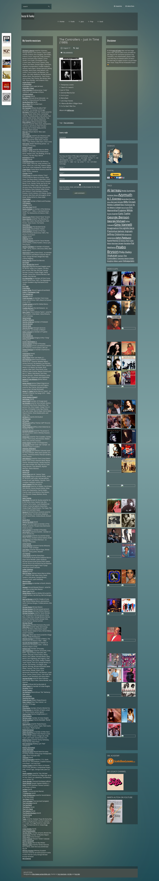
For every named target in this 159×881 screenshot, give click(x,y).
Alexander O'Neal (28, 88)
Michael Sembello (28, 613)
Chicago (25, 173)
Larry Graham (27, 536)
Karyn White (26, 476)
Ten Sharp (25, 799)
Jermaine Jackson (28, 431)
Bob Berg (25, 140)
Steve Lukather (27, 773)
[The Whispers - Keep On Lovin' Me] (114, 737)
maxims (119, 6)
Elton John (25, 266)
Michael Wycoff (27, 623)
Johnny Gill (25, 472)
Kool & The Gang (27, 522)
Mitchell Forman (27, 639)
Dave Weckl (26, 225)
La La (24, 524)
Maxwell (25, 587)
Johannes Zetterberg (29, 449)
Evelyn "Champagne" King (30, 292)
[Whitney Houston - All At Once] (128, 583)
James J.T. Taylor (27, 391)
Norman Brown (117, 243)
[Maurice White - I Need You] (128, 329)
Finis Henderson (27, 294)
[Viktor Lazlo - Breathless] (129, 413)
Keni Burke (25, 500)
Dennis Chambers (28, 247)
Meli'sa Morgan (27, 599)
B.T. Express (114, 198)
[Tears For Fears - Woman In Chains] (114, 370)
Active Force (26, 82)
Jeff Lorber (25, 421)
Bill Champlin (26, 108)
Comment (62, 137)
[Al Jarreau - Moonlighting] (128, 737)
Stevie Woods (26, 783)
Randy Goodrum (27, 720)
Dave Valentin (26, 219)
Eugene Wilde (125, 210)
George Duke (26, 326)
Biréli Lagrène (26, 136)
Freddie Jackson (27, 304)
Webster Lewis (27, 845)
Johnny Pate (26, 474)
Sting (24, 785)
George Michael (116, 221)
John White (25, 470)
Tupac (24, 819)
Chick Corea (26, 175)
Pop (91, 21)
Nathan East (26, 649)
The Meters (26, 807)
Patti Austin (26, 694)
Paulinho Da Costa (28, 698)
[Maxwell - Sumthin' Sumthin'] (114, 314)
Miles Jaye (25, 635)
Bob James (25, 144)
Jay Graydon (26, 403)
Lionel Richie (26, 556)
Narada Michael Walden (30, 643)
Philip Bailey (125, 252)
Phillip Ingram (26, 710)
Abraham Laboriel (28, 51)
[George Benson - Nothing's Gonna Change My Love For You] (114, 615)
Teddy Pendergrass (28, 795)
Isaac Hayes (26, 358)
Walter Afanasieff (28, 841)
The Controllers (117, 257)
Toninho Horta (123, 258)
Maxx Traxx (26, 591)
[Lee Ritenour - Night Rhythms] (128, 486)
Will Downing (26, 859)
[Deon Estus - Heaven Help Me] (128, 542)
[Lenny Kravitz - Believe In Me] (128, 285)
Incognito (124, 228)
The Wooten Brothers (29, 813)
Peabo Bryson (116, 249)
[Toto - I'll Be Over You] (128, 300)
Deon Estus (26, 253)
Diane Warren (27, 261)
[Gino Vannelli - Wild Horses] (114, 413)
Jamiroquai (25, 399)
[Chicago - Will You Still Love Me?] (128, 472)
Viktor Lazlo (117, 261)
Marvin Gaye (26, 581)
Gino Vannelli (123, 224)
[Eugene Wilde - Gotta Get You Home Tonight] (114, 696)
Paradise (127, 243)
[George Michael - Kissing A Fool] (128, 641)
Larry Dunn (26, 532)
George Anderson (28, 322)
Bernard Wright (117, 202)
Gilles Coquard (27, 332)
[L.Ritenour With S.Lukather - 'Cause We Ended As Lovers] (114, 542)
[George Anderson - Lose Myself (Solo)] (114, 611)
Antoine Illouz (112, 195)
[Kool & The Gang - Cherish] (114, 428)
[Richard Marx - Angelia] (128, 512)
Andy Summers (128, 190)
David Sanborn (27, 231)
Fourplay (25, 296)
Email (61, 173)
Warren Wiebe (27, 843)
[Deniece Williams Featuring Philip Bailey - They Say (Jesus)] (114, 682)
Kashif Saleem (27, 484)
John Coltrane (26, 451)
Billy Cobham (26, 122)
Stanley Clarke (27, 765)
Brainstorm (26, 158)
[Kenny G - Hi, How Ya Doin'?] (114, 457)
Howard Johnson (27, 350)
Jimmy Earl (25, 437)
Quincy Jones (26, 714)
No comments (68, 52)
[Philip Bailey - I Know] (114, 667)
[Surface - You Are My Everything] (128, 696)
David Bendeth (27, 227)
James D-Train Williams (29, 379)
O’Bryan (25, 684)
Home (62, 21)
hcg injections (62, 874)
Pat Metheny (26, 692)
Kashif (110, 240)
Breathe (25, 160)
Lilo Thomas (26, 554)
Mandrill (25, 571)
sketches (130, 6)
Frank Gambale (27, 298)
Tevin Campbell (27, 801)
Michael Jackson (27, 609)
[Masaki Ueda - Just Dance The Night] (114, 512)
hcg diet (77, 874)
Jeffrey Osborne (115, 234)
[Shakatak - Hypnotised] (128, 611)
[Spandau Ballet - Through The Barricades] (128, 370)
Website (62, 179)
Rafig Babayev (27, 716)
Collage (118, 207)
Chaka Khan (26, 169)
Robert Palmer (27, 734)
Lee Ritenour (26, 540)
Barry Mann (26, 104)
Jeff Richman (26, 425)
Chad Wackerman (28, 162)
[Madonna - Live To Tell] (114, 443)
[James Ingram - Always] (128, 682)
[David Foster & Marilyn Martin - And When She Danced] (114, 300)
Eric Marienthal (27, 278)
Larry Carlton (26, 530)
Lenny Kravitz (26, 544)
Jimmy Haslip (26, 443)
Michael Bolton (27, 607)
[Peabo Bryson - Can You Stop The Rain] (114, 641)
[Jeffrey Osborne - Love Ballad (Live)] (114, 329)
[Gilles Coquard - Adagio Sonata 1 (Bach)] (128, 586)
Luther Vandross (27, 569)
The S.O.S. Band (27, 809)
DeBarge (25, 239)
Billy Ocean (129, 201)
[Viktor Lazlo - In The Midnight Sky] (128, 527)
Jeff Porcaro (26, 423)
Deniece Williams (28, 241)
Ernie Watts (26, 288)
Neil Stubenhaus (27, 651)
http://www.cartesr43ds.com (41, 874)
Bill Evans (25, 112)
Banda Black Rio (126, 199)
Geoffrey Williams (28, 320)
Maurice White (27, 583)
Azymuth (125, 194)
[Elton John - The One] (114, 583)
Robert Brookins (27, 732)
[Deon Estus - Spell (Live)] (128, 387)
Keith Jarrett (26, 486)
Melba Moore (26, 593)
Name (61, 167)
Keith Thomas (26, 498)
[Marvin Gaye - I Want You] (114, 586)
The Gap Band (27, 805)
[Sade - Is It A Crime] (128, 428)
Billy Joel (25, 132)
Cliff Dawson (26, 203)
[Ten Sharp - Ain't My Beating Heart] (128, 457)
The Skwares (26, 811)
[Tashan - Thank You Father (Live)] (128, 557)
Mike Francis (26, 625)
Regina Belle (26, 724)
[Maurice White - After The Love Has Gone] (114, 486)
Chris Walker (26, 199)
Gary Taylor (124, 213)
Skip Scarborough (28, 760)
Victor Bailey (26, 835)
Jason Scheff (26, 401)
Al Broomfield (26, 84)
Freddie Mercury (27, 308)
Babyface (25, 98)
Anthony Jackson (27, 94)
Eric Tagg (25, 286)
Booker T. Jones (27, 150)
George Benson (118, 217)
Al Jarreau (114, 190)
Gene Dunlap (26, 318)
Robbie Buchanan (28, 730)
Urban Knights (27, 829)
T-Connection (26, 793)
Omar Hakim (26, 686)
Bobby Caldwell (113, 204)
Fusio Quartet (112, 214)
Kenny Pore (125, 240)
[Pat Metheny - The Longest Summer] (114, 387)
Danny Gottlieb (27, 209)
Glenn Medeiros (27, 336)
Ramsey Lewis (27, 718)
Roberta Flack (26, 740)
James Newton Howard (29, 397)
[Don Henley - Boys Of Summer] (129, 443)
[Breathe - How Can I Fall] (114, 527)
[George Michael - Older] (114, 285)
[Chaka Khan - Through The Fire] (128, 355)
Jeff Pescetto (26, 419)
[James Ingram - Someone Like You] (114, 355)
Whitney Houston (28, 851)
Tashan (120, 256)
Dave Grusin (26, 217)
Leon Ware (25, 550)
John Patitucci (123, 237)
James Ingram (125, 231)
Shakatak (112, 255)
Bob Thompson (127, 205)
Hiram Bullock (27, 346)
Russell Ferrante (27, 752)
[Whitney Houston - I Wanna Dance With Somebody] (128, 722)
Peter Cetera (26, 702)
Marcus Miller (26, 573)
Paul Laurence (27, 696)
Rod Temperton (27, 744)
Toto (23, 817)
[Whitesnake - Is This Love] (114, 557)
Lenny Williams (27, 546)
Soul (101, 21)
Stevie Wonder (27, 781)
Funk (72, 21)
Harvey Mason (27, 344)
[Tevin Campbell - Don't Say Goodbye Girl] (128, 314)
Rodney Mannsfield (28, 748)
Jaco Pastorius (27, 360)
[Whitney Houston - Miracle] (114, 472)
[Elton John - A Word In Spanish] (114, 722)
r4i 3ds (69, 874)
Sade (24, 756)
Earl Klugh (25, 262)
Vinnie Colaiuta (27, 839)
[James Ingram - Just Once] (128, 615)
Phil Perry (25, 706)
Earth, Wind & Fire (28, 264)
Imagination (113, 228)
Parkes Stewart (27, 690)
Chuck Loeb (26, 201)
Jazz (82, 21)
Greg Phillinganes (28, 338)
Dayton (24, 237)
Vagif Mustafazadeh (28, 831)
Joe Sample (26, 445)
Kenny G (116, 240)
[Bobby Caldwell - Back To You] (114, 384)
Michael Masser (27, 611)
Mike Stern (25, 627)
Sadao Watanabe (28, 750)
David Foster (125, 208)
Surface (24, 789)
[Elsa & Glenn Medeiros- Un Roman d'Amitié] (128, 384)
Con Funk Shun (27, 207)
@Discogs (70, 110)
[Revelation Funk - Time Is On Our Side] (128, 667)
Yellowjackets (128, 261)
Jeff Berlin (25, 417)
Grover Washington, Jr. (29, 342)
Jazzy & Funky (116, 51)
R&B (77, 48)
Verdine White (27, 833)
